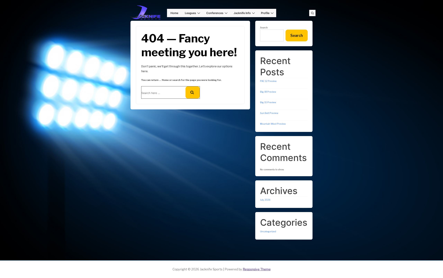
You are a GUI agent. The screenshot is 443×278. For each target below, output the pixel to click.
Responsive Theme (257, 269)
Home (174, 13)
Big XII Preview (268, 91)
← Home (164, 80)
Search (264, 27)
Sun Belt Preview (269, 113)
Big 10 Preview (268, 102)
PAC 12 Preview (268, 81)
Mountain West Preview (273, 123)
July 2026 (265, 199)
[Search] (193, 92)
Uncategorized (268, 231)
